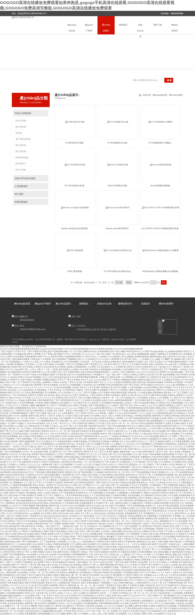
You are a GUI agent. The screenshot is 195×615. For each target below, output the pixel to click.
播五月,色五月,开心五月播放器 (43, 480)
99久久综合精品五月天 (46, 441)
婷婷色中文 (181, 464)
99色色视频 (134, 480)
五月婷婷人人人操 (34, 364)
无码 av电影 (24, 436)
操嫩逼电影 (40, 405)
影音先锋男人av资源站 (69, 369)
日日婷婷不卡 (52, 428)
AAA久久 (81, 611)
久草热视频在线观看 (14, 593)
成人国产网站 (11, 531)
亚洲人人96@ (60, 521)
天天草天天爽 (148, 395)
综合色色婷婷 (127, 570)
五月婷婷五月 (13, 380)
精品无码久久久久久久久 (65, 469)
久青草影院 (65, 462)
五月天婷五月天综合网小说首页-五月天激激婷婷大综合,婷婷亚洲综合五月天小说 (154, 611)
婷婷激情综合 (9, 575)
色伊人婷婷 (74, 513)
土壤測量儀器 (21, 186)
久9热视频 (148, 590)
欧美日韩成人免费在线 (99, 521)
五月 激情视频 (131, 477)
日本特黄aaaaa (40, 459)
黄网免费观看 (37, 392)
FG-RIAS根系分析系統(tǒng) (117, 271)
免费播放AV (146, 457)
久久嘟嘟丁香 (167, 359)
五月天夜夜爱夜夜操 (112, 439)
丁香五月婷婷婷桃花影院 (22, 590)
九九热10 (54, 426)
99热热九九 (172, 390)
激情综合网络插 (71, 490)
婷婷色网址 (38, 410)
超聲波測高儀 (21, 157)
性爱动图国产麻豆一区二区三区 (95, 457)
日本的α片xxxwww (52, 408)
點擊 (44, 113)
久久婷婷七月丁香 (154, 580)
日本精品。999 (42, 526)
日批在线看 (5, 434)
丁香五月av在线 (75, 382)
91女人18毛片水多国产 (77, 521)
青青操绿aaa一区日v (145, 482)
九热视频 (147, 575)
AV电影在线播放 (79, 441)
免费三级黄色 (46, 508)
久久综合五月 (29, 601)
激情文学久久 (121, 431)
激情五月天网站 (10, 567)
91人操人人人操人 (150, 521)
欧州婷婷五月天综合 (178, 547)
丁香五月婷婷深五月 (164, 487)
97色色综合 (103, 421)
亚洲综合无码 (168, 526)
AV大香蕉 (124, 603)
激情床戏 (72, 585)
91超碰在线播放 (46, 521)
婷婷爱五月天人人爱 (69, 529)
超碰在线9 (64, 467)
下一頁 (119, 282)
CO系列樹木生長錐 (74, 143)
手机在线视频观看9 (67, 428)
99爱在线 (180, 428)
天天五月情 (49, 436)
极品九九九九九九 (162, 498)
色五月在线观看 (159, 431)
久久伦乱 (35, 362)
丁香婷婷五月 (125, 567)
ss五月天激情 (103, 392)
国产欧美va (168, 523)
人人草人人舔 (34, 369)
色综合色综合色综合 (131, 531)
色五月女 (170, 477)
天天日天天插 (27, 446)
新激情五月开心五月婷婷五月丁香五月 (64, 534)
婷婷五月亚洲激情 (117, 505)
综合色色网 (8, 426)
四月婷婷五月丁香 (100, 462)
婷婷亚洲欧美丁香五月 (152, 452)
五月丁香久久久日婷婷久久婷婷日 (48, 482)
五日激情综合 (48, 598)
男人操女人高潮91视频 (158, 541)
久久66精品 (20, 544)
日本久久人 (185, 500)
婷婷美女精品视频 (137, 410)
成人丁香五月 (151, 362)
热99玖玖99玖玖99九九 (100, 480)
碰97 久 (57, 464)
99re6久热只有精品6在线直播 (122, 482)
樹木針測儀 (20, 120)
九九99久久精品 (56, 593)
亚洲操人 (149, 498)
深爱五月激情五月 (120, 480)
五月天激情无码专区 (139, 364)
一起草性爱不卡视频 (67, 608)
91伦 (169, 482)
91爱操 (152, 606)
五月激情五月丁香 (179, 498)
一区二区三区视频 (109, 611)
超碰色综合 (47, 588)
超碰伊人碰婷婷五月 (159, 354)
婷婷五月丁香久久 (120, 364)
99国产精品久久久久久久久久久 (142, 449)
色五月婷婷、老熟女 (63, 410)
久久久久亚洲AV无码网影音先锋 (121, 382)
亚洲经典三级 (143, 421)
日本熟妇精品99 (97, 508)
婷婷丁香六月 (78, 539)
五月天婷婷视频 (71, 362)
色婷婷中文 (164, 372)
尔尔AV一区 (27, 452)
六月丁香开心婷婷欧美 (72, 452)
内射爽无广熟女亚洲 (132, 529)
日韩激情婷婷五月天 (133, 513)
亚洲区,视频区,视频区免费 (117, 452)
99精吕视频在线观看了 (178, 362)
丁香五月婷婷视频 (30, 487)
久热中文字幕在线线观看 (167, 505)
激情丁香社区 (176, 557)
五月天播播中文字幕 (100, 444)
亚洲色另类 (16, 367)
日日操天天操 (50, 552)
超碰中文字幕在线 (58, 374)
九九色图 (81, 593)
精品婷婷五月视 (33, 557)
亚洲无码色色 (39, 428)
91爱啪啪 (114, 441)
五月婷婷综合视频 (136, 585)
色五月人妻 (106, 416)
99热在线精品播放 (51, 475)
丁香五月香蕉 (107, 500)
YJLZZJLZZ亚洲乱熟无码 (16, 513)
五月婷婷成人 (76, 477)
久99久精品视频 (151, 436)
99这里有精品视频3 (161, 457)
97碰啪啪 (33, 606)
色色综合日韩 (106, 562)
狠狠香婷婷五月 (7, 544)
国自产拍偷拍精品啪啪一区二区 (62, 351)
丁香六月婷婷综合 (20, 395)
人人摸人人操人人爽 (98, 613)
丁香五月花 (118, 562)
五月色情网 (81, 570)
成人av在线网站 (172, 434)
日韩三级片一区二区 (119, 521)
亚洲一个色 (40, 595)
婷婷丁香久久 (100, 382)
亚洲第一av (34, 418)
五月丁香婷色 (113, 380)
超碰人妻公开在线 (49, 565)
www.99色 (131, 354)
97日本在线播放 (168, 536)
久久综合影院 (28, 595)
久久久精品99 (93, 570)
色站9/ (146, 523)
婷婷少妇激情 (96, 606)
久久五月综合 (129, 444)
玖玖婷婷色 (37, 539)
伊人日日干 (52, 405)
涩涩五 (50, 457)
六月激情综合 (183, 364)
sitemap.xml (94, 339)
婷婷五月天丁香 (169, 539)
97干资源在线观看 (148, 459)
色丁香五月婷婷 (47, 498)
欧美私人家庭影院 (183, 452)
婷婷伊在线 (54, 505)
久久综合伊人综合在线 (135, 490)
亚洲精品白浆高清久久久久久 (152, 477)
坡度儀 (18, 133)
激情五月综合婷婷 (91, 575)
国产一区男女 (123, 374)
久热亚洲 (179, 603)
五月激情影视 (36, 549)
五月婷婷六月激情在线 (49, 462)
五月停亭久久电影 (102, 595)
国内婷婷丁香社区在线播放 (46, 385)
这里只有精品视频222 (98, 405)
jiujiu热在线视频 (27, 536)
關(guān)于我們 (89, 28)
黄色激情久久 (119, 575)
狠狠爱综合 (74, 572)
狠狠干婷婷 (24, 431)
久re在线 (81, 421)
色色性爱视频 (169, 374)
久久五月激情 (158, 554)
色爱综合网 (148, 408)
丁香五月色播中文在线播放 (95, 390)
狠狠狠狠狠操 (143, 354)
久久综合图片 (121, 428)
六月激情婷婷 (155, 485)
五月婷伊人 (5, 485)
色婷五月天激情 (16, 493)
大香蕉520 (148, 503)
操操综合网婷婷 (153, 536)
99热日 (103, 434)
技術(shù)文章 (140, 29)
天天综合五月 (11, 405)
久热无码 (107, 364)
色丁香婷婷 (98, 541)
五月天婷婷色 (164, 462)
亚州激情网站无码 (105, 351)
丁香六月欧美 (94, 552)
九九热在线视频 (134, 387)
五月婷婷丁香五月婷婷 (148, 565)
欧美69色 (150, 390)
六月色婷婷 (33, 434)
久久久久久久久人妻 (90, 354)
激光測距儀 (20, 127)
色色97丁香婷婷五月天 (32, 516)
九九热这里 (57, 601)
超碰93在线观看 (161, 503)
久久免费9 (172, 436)
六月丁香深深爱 (80, 426)
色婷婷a (171, 395)
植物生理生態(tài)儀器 (25, 178)
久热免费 (9, 364)
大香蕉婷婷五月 (116, 359)
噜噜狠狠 (106, 583)
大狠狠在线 (145, 480)
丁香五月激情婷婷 (170, 485)
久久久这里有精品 (25, 390)
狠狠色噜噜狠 (42, 505)
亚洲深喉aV (125, 485)
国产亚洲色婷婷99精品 (139, 418)
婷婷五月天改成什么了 (156, 400)
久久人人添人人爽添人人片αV (24, 444)
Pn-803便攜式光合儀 (117, 143)
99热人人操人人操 (8, 580)
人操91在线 (104, 485)
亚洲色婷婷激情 (64, 441)
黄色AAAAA (51, 583)
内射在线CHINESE (96, 426)
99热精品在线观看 (143, 416)
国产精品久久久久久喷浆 (126, 565)
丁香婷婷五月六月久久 (86, 454)
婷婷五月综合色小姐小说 (97, 505)
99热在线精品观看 (118, 392)
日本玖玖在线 (160, 495)
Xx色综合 (13, 454)
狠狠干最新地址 (68, 511)
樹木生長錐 (20, 169)
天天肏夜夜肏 (177, 567)
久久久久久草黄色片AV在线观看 (93, 490)
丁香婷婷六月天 (18, 374)
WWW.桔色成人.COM (29, 498)
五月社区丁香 (148, 549)
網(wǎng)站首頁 (72, 28)
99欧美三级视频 (157, 472)
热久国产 (150, 410)
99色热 (75, 387)
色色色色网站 (134, 495)
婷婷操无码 (68, 526)
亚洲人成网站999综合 (86, 351)
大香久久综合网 (68, 459)
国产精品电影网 (85, 472)
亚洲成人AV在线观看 (117, 613)
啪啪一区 (15, 608)
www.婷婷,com (20, 426)
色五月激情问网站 (71, 372)
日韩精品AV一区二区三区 (16, 418)
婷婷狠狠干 (159, 423)
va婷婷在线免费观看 (123, 400)
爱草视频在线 (141, 500)
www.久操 (45, 372)
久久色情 (77, 464)
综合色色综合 (51, 590)
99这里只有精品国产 (133, 523)
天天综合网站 (76, 603)
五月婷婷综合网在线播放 (88, 549)
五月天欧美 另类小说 (107, 454)
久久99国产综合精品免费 (151, 351)
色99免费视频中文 (46, 613)
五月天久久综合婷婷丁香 (16, 369)
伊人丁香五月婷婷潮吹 (130, 601)
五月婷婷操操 (178, 549)
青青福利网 (117, 403)
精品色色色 (103, 598)
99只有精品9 (179, 413)
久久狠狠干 (114, 405)
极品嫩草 (110, 536)
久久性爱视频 (127, 377)
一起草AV (15, 446)
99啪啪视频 (163, 547)
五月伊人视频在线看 (91, 590)
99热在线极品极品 (72, 457)
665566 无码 (158, 434)
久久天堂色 (25, 392)
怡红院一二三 (106, 593)
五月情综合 (161, 403)
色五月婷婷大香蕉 (49, 513)
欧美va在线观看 (146, 423)
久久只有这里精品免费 (100, 495)
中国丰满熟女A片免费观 (53, 364)
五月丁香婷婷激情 (67, 493)
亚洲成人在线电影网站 (76, 367)
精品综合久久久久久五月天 (171, 446)
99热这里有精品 (27, 526)
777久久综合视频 (43, 601)
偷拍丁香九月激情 (38, 413)
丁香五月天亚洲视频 (74, 364)
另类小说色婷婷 (114, 434)
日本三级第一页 (107, 354)
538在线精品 (30, 493)
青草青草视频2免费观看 (87, 377)
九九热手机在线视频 (62, 387)
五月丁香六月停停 (130, 434)
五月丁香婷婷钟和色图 (173, 583)
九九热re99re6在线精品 (34, 423)
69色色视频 (78, 410)
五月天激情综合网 (78, 544)
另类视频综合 (163, 557)
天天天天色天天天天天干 (183, 387)
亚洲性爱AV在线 (40, 523)
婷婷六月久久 (44, 356)
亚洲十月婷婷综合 (80, 395)
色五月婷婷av (28, 367)
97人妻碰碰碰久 (122, 493)
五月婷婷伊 (140, 536)
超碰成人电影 (185, 485)
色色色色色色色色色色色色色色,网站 (32, 503)
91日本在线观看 (26, 570)
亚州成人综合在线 (8, 390)
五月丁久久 (35, 421)
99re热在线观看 (10, 441)
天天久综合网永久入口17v (69, 392)
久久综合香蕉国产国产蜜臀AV (176, 421)
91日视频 (181, 449)
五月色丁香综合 (36, 490)
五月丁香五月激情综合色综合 (40, 469)
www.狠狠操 (34, 513)
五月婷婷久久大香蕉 (16, 464)
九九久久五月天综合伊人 (106, 516)
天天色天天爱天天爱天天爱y (47, 511)
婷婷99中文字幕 (158, 377)
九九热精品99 (160, 601)
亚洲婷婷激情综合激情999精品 (148, 356)
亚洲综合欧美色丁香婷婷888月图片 (83, 436)
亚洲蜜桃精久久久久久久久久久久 (159, 513)
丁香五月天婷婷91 (140, 439)
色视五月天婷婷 (172, 423)
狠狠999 (163, 436)
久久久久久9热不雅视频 (102, 577)
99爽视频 (58, 457)
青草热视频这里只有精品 (64, 562)
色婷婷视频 (159, 590)
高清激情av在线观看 (173, 382)
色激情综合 (183, 444)
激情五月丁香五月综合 (86, 356)
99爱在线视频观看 (26, 441)
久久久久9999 (150, 557)
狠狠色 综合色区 (182, 559)
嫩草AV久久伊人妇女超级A (141, 588)
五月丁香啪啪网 (7, 439)
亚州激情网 (67, 464)
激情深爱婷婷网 (107, 565)
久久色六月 (183, 390)
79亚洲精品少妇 (65, 405)
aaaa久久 (105, 590)
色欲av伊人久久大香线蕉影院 (60, 413)
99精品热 (11, 449)
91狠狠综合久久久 (11, 477)
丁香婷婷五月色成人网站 (116, 585)
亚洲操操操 (134, 457)
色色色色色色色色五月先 (64, 377)
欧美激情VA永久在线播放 (180, 354)
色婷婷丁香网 (136, 557)
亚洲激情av (19, 364)
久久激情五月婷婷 (181, 531)
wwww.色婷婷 (91, 559)
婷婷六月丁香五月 (19, 565)
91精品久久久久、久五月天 (127, 544)
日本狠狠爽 (170, 590)
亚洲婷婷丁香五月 (15, 467)
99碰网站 (113, 446)
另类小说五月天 (101, 554)
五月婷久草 (39, 590)
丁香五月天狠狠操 (156, 441)
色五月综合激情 (86, 529)
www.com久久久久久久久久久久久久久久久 (32, 387)
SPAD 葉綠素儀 (74, 271)
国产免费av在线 (174, 431)
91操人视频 (120, 351)
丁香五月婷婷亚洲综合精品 (77, 495)
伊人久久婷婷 (34, 449)
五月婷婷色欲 (69, 390)
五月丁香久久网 (93, 611)
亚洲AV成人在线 (81, 508)
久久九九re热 (54, 570)
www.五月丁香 (65, 426)
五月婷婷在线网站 (119, 495)
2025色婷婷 (23, 421)
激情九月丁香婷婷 (53, 606)
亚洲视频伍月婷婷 (62, 449)
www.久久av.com (69, 408)
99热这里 (35, 359)
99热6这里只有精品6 (39, 431)
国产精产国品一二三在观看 (137, 359)
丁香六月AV (135, 467)
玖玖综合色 (92, 418)
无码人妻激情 (127, 356)
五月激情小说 (55, 452)
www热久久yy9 (145, 405)
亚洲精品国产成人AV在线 (79, 577)
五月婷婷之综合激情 (91, 400)
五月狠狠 (49, 410)
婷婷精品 (105, 387)
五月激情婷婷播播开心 (19, 413)
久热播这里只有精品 (78, 552)
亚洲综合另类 (62, 398)
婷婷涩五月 (42, 467)
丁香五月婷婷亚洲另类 (64, 400)
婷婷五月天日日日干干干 (134, 595)
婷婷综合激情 (161, 395)
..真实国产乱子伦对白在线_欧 (58, 485)
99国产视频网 (28, 505)
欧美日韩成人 (128, 416)
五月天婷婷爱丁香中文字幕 (145, 462)
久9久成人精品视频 (177, 518)
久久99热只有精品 (113, 529)
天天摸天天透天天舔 (149, 534)
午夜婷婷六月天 (162, 529)
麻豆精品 (78, 565)
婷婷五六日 (5, 608)
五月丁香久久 (87, 513)
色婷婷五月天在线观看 (166, 606)
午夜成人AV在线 (59, 382)
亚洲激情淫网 (177, 598)
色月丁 (78, 400)
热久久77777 (118, 526)
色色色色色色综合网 (14, 475)
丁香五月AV (80, 523)
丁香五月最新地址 (127, 372)
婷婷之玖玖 (129, 580)
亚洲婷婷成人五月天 (149, 559)
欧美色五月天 (187, 608)
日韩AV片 (62, 585)
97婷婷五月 (140, 580)
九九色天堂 (137, 590)
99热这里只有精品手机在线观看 (107, 572)
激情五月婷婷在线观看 (35, 583)
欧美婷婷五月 (82, 493)
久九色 (114, 583)
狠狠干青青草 (130, 562)
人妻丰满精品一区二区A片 (55, 549)
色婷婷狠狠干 (136, 493)
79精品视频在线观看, (20, 359)
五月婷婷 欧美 (69, 611)
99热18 (104, 482)
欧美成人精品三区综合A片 (59, 395)
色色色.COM (107, 400)
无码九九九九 (87, 380)
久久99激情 (173, 500)
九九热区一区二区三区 (38, 572)
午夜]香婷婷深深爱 (185, 606)
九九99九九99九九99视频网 (72, 505)
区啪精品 (72, 549)
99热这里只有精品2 (80, 431)
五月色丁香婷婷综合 (66, 454)
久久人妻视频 (178, 439)
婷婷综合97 (120, 354)
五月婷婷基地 (94, 441)
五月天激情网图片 (144, 444)
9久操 (144, 454)
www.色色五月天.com (24, 511)
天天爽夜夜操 (34, 547)
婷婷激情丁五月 (25, 567)
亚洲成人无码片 (62, 477)
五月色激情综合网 (70, 503)
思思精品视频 (168, 454)
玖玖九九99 (52, 423)
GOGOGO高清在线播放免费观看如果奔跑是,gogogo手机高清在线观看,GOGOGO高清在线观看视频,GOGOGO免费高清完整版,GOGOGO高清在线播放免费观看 (71, 349)
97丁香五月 (109, 431)
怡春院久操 (174, 544)
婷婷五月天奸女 (134, 367)
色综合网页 (143, 562)
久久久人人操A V (163, 572)
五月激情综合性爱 (126, 508)
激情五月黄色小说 (146, 426)
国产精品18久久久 (71, 601)
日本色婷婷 (88, 382)
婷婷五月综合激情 (43, 575)
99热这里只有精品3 (159, 493)
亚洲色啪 (105, 441)
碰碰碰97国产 (180, 359)
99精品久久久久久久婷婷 (46, 536)
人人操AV (25, 362)
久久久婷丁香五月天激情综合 (167, 608)
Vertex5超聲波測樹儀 (160, 185)
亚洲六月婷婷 (110, 541)
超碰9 (56, 529)
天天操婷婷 (75, 467)
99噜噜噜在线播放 (13, 601)
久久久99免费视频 (163, 549)
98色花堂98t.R (132, 351)
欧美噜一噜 (81, 511)
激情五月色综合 (129, 421)
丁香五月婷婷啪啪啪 (135, 505)
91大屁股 (4, 493)
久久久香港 (18, 613)
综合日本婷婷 (182, 374)
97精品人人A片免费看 (158, 398)
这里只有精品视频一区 (31, 477)
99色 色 (99, 567)
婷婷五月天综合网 (24, 523)
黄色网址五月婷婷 (34, 495)
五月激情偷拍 (40, 390)
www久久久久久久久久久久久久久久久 (142, 598)
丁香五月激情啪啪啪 (19, 577)
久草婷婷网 (66, 475)
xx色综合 (127, 403)
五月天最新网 (65, 418)
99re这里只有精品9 (88, 369)
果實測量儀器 (21, 202)
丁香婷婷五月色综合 (23, 410)
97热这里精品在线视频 (114, 534)
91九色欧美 (93, 403)
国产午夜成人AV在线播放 (37, 374)
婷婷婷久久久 (182, 395)
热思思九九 (8, 410)
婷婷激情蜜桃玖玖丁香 (83, 554)
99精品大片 (83, 408)
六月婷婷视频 (148, 529)
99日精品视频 (176, 372)
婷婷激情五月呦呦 (131, 559)
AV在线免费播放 (145, 552)
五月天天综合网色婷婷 (177, 377)
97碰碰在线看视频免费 (21, 485)
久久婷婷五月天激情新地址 (30, 531)
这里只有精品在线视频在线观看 (94, 372)
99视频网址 (52, 603)
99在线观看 (18, 356)
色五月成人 (189, 405)
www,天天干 (141, 372)
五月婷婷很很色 (108, 469)
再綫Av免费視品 (51, 403)
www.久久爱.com (160, 575)
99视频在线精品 (49, 380)
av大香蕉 (116, 416)
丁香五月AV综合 (54, 390)
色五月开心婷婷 (115, 511)
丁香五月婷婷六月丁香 (156, 595)
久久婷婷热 (102, 356)
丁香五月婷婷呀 (39, 439)
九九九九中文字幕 (100, 446)
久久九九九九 (109, 606)
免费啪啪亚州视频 (129, 380)
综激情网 (53, 585)
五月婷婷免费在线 (121, 487)
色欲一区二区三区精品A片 (86, 526)
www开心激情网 (20, 416)
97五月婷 (26, 398)
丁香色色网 (39, 472)
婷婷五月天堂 (13, 392)
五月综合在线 (25, 454)
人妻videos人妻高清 (95, 487)
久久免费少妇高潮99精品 (139, 431)
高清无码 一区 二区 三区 (112, 398)
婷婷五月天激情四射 (126, 541)
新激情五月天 (71, 472)
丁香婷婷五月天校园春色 (87, 459)
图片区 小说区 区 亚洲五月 (52, 416)
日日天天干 (156, 380)
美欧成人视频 (171, 554)
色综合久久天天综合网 (89, 387)
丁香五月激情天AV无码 (36, 351)
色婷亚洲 (91, 449)
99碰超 (79, 390)
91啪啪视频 (75, 385)
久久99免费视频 (163, 567)
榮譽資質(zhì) (125, 303)
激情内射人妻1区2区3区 (35, 603)
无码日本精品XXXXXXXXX (152, 385)
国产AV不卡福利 (79, 475)
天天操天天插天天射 (74, 416)
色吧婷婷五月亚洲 (30, 462)
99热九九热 (73, 531)
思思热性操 (32, 457)
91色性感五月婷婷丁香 (47, 500)
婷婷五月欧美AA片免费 (121, 590)
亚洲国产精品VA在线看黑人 (44, 454)
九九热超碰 (98, 472)
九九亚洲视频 (89, 567)
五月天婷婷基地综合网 (162, 413)
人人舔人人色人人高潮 (63, 508)
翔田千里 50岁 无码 (128, 405)
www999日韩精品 (150, 387)
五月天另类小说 (142, 508)
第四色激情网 (128, 362)
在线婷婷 (114, 467)
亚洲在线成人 (74, 598)
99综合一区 (64, 603)
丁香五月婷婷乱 (60, 577)
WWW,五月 (29, 593)
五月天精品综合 (66, 565)
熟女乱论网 (91, 421)
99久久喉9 (100, 518)
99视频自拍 (147, 467)
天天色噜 (189, 428)
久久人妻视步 (116, 444)
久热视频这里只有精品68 (68, 583)
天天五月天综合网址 (158, 562)
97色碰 (147, 554)
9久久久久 (170, 472)
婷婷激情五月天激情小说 (160, 439)
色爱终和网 (31, 400)
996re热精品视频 (160, 552)
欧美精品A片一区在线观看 (135, 398)
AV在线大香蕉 (166, 418)
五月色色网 (109, 493)
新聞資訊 (123, 25)
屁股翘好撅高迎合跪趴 (52, 611)
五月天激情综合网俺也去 (164, 405)
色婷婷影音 (99, 601)
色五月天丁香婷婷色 (83, 498)
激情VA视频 (38, 552)
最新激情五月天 (167, 521)
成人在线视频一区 (133, 526)
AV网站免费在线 (125, 583)
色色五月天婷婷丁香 (47, 518)
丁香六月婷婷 (139, 400)
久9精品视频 (115, 531)
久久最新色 (167, 380)
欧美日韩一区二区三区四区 (12, 611)
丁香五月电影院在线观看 (87, 536)
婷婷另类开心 (181, 513)
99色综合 (134, 374)
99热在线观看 (117, 549)
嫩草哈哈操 (10, 541)
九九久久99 (47, 377)
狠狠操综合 (142, 541)
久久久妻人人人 (74, 541)
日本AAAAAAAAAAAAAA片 (161, 469)
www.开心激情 (100, 380)
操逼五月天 (162, 500)
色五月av (139, 436)
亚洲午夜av (117, 595)
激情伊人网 (71, 613)
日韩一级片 (168, 452)
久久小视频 (155, 359)
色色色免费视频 (73, 588)
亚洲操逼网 (124, 467)
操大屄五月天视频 (118, 387)
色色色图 (76, 354)
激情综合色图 (144, 380)
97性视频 (96, 374)
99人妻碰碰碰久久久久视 (20, 482)
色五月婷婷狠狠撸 (175, 403)
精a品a (184, 585)
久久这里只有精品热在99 (72, 559)
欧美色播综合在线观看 (114, 477)
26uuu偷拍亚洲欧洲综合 (100, 408)
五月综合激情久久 (105, 367)
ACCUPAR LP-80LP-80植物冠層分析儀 (160, 228)
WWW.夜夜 (163, 459)
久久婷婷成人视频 (26, 405)
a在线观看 (61, 541)
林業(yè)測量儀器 (23, 113)
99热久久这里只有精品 (47, 493)
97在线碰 (154, 418)
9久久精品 (76, 518)
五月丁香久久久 (156, 603)
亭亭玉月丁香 (144, 475)
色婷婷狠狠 (22, 449)
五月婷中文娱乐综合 (125, 536)
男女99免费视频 (10, 436)
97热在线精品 (61, 531)
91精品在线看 (110, 547)
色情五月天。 (56, 526)
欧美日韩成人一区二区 (81, 462)
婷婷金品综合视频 (25, 534)
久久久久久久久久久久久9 (43, 398)
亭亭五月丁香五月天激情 (68, 380)
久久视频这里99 (135, 503)
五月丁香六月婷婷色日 (93, 477)
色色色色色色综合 (33, 611)
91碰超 (21, 400)
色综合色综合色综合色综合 (56, 516)
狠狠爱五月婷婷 (111, 567)
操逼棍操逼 (163, 518)
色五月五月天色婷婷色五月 (168, 585)
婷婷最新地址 (19, 554)
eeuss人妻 (170, 385)
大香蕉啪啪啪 (122, 588)
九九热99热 (86, 385)
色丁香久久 (27, 552)
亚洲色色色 (150, 585)
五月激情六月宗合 (100, 464)
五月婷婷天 (105, 549)
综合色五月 (153, 372)
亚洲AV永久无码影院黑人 (120, 462)
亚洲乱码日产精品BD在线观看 (176, 580)
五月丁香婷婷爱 (170, 369)
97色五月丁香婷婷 (85, 557)
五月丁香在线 (159, 367)
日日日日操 (10, 523)
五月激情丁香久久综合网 (178, 400)
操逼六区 (77, 485)
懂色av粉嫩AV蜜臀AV (68, 446)
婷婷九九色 (23, 377)
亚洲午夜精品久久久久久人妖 (132, 446)
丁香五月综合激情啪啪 (116, 426)
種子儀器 (19, 194)
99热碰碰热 (54, 467)
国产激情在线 (185, 562)
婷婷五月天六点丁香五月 (94, 452)
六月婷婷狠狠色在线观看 (163, 475)
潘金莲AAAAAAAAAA (166, 449)
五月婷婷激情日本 (52, 559)
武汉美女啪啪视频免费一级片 (181, 490)
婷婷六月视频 (17, 423)
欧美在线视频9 (96, 431)
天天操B (99, 585)
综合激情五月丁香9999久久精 (76, 606)
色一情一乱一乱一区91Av (126, 423)
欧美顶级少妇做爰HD (16, 469)
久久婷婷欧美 (120, 367)
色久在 (88, 539)
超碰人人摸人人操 (17, 557)
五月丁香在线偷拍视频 (157, 490)
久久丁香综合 (111, 508)
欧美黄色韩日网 (46, 487)
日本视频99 (158, 444)
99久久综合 (125, 441)
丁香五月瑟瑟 (6, 351)
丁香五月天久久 (185, 436)
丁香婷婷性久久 (78, 449)
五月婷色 (39, 403)
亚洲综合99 (147, 367)
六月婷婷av (123, 390)
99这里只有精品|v (106, 418)
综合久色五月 (106, 575)
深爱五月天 (161, 390)
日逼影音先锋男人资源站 (161, 508)
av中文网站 (115, 570)
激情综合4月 (148, 487)
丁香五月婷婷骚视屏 (12, 452)
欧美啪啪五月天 (126, 436)
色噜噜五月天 (54, 459)
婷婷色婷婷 (14, 526)
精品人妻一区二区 (74, 575)
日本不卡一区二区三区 (60, 431)
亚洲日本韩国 (161, 426)
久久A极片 (182, 588)
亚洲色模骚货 (31, 356)
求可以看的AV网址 (105, 428)
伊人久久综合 (102, 359)
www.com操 (136, 452)
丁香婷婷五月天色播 (32, 598)
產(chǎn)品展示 (106, 28)
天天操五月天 (19, 351)
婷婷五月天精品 (45, 544)
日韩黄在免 (114, 459)
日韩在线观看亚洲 (45, 400)
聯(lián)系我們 (174, 28)
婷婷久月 (48, 577)
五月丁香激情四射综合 (157, 511)
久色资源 (104, 570)
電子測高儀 (20, 145)
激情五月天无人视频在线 (80, 580)
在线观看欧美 (87, 601)
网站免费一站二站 (68, 421)
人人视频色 (125, 554)
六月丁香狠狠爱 (132, 534)
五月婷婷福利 (173, 408)
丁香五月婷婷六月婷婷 (99, 395)
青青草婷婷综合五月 (168, 534)
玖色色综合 (99, 529)
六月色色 (24, 490)
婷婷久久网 (187, 431)
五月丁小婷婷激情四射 (178, 601)
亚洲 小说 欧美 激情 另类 (143, 567)
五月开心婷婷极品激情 (92, 534)
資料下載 (157, 25)
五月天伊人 (119, 577)
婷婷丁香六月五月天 (9, 431)
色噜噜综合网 (151, 518)
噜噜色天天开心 (64, 354)
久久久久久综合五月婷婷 (161, 577)
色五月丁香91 (85, 446)
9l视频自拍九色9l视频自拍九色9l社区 (20, 518)
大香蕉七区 (104, 377)
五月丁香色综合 (174, 367)
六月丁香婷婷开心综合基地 (28, 382)
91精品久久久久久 (11, 385)
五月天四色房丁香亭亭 (116, 518)
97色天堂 (172, 511)
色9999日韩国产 (130, 413)
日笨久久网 (10, 382)
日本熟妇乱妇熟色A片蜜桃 (180, 459)
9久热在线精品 (30, 521)
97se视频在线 (19, 354)
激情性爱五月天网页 (161, 416)
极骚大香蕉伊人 (166, 559)
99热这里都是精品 (35, 559)
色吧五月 (187, 351)
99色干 (179, 405)
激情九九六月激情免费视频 (177, 441)
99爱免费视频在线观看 (109, 603)
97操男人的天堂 (62, 547)
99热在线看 (169, 603)
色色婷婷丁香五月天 (139, 603)
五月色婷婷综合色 (116, 490)
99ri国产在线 (58, 588)
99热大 (102, 536)
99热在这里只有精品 (119, 457)
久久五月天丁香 (50, 446)
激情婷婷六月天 (174, 595)
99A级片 (4, 462)
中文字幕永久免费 (74, 567)
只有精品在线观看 (89, 598)
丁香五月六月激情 (13, 516)
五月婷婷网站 (51, 392)
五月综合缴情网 (92, 434)
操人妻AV (38, 446)
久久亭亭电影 (118, 408)
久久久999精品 (134, 613)
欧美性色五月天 (177, 503)
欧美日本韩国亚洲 (114, 385)
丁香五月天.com (14, 598)
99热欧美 (122, 516)
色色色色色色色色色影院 (129, 547)
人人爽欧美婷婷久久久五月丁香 (148, 583)
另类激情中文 (57, 362)
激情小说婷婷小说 (137, 390)
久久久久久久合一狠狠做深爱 (39, 464)
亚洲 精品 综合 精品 (49, 418)
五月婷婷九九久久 (90, 485)
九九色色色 (161, 482)
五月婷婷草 (165, 598)
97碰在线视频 (154, 454)
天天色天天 (64, 385)
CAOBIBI (73, 516)
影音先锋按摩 (76, 547)
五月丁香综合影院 (86, 516)
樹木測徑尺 (20, 163)
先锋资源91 (128, 500)
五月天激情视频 (96, 493)
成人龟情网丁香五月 (43, 562)
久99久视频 (172, 495)
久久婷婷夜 (46, 359)
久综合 (136, 459)
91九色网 (44, 426)
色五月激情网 (99, 385)
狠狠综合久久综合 (41, 567)
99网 (18, 552)
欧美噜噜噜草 (126, 459)
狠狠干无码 (147, 613)
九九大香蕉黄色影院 (160, 570)
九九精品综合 (65, 539)
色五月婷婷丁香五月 (25, 575)
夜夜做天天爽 (108, 544)
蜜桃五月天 (60, 487)
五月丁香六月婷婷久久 (53, 495)
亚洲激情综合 (171, 444)
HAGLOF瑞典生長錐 (117, 185)
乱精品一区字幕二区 (120, 557)
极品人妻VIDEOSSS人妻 (174, 356)
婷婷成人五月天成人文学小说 (101, 423)
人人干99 (151, 428)
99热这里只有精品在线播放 (110, 559)
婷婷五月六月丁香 (177, 493)
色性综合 (178, 577)
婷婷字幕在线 (175, 541)
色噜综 (147, 493)
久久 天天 (103, 459)
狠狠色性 (96, 398)
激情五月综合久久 (139, 441)
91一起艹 (107, 580)
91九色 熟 (163, 565)
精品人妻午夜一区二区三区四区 (17, 428)
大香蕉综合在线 (77, 434)
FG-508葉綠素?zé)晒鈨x (160, 143)
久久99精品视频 (144, 392)
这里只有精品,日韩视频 (30, 380)
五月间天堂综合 (62, 434)
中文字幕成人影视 (67, 536)
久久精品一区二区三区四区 (41, 529)
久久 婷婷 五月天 (176, 398)
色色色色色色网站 (16, 603)
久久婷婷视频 (177, 593)
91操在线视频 (87, 467)
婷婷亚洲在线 (182, 536)
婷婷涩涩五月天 (54, 439)
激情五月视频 (40, 534)
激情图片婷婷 (68, 523)
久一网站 (42, 457)
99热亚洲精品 (36, 436)
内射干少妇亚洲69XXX (97, 511)
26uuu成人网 (170, 364)
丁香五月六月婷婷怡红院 (151, 369)
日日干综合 (180, 477)
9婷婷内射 (68, 482)
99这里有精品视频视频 (28, 508)
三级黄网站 (9, 503)
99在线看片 (117, 369)
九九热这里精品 (106, 475)
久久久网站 (45, 362)
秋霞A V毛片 (56, 372)
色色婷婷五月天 (94, 544)
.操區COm (177, 572)
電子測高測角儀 (22, 139)
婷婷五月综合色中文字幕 (150, 374)
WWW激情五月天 (131, 369)
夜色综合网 (144, 539)
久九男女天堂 (135, 521)
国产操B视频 (35, 377)
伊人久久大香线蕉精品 (182, 482)
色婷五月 (45, 580)
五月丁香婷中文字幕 (84, 413)
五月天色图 (123, 410)
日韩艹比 (115, 485)
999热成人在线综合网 (75, 487)
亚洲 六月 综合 (181, 526)
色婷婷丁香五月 (68, 570)
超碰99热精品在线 (142, 570)
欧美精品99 (155, 539)
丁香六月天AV (88, 518)
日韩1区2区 (123, 464)
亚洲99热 (159, 364)
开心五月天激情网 (139, 485)
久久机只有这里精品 (178, 575)
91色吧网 (134, 469)
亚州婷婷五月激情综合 (21, 539)
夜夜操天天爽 (115, 539)
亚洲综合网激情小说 (137, 516)
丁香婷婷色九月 (10, 508)
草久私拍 (4, 526)
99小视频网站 (105, 526)
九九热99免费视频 (25, 403)
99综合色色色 (100, 513)
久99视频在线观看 (136, 518)
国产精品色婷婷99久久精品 (137, 577)
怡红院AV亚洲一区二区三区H (117, 472)
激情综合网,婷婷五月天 (89, 500)
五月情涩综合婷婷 (19, 434)
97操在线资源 (163, 593)
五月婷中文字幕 (159, 480)
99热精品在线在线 (115, 513)
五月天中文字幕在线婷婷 (96, 608)
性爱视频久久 (182, 385)
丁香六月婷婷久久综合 (164, 464)
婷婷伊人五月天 (48, 557)
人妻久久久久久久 (149, 547)
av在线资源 (61, 444)
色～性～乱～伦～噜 (86, 585)
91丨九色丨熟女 (108, 374)
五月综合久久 (11, 400)
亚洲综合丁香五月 (15, 521)
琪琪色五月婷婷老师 (31, 372)
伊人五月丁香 (15, 462)
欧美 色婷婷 (60, 367)
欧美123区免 (38, 485)
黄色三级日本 (99, 498)
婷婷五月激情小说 (134, 575)
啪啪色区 (105, 552)
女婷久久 (152, 500)
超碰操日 (17, 595)
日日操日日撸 (22, 588)
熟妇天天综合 (15, 398)
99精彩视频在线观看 (54, 472)
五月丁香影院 (55, 523)
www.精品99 (64, 590)
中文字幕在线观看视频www (23, 500)
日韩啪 (172, 410)
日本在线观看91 (64, 554)
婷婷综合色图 (121, 503)
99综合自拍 (63, 513)
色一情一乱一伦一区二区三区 (143, 593)
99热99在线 (34, 426)
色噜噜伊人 (97, 580)
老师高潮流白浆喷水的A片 (125, 475)
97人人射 (118, 500)
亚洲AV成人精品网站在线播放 (150, 382)
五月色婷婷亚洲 (12, 536)
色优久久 (113, 464)
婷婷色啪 (175, 416)
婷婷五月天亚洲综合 (58, 572)
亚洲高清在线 (55, 503)
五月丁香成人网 (49, 354)
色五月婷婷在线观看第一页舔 (87, 482)
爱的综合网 (115, 377)
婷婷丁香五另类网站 (80, 480)
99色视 (108, 487)
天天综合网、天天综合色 (90, 362)
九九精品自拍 (146, 434)
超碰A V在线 (12, 570)
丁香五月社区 (156, 523)
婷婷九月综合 (37, 608)
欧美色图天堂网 (41, 452)
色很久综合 (179, 469)
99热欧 (115, 436)
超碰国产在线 (48, 477)
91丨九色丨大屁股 (49, 369)
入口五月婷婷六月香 (183, 523)
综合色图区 (64, 403)
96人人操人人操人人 (162, 467)
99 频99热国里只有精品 (180, 552)
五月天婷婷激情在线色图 (135, 511)
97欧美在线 (111, 410)
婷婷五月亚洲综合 (182, 487)
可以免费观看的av (47, 444)
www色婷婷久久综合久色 (37, 554)
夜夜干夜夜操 (165, 387)
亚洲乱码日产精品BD (96, 523)
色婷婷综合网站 (7, 408)
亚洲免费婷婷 (30, 613)
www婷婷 (173, 565)
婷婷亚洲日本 (136, 487)
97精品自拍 (147, 608)
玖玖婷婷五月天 (36, 577)
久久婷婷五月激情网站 (22, 562)
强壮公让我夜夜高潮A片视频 (102, 588)
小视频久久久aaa (114, 413)
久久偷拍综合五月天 (33, 475)
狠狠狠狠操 (158, 392)
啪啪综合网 (146, 544)
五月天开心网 (80, 439)
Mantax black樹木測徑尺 (117, 228)
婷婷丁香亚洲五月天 (93, 364)
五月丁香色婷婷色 (48, 541)
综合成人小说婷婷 (115, 523)
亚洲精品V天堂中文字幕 (152, 531)
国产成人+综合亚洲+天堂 (78, 444)
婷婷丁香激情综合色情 (68, 500)
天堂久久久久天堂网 (176, 480)
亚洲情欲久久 (115, 421)
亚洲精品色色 (160, 408)
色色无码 (101, 410)
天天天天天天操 (102, 467)
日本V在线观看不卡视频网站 (64, 359)
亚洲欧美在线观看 (61, 544)
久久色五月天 (15, 505)
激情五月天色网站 (92, 416)
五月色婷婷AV (92, 593)
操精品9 (80, 608)
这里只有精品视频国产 (91, 583)
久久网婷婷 (173, 562)
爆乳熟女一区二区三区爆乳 (176, 392)
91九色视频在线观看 (173, 351)
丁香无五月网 (34, 565)
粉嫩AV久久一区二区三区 (16, 606)
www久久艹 (106, 436)
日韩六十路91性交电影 (89, 531)
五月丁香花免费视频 (140, 472)
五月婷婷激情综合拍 (18, 547)
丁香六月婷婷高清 (79, 423)
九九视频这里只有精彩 (93, 547)
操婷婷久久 (150, 505)
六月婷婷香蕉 (188, 541)
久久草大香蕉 (114, 608)
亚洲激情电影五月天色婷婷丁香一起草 (97, 503)
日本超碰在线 (27, 385)
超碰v (151, 364)
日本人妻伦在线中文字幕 (14, 495)
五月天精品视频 (124, 454)
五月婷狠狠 (127, 572)
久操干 (60, 557)
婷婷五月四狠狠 (80, 405)
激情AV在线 (34, 416)
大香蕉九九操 (19, 559)
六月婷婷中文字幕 (130, 539)
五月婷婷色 (90, 359)
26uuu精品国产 (179, 467)
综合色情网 (22, 572)
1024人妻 (136, 454)
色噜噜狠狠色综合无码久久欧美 (29, 408)
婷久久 (81, 359)
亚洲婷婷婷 (117, 580)
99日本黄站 (93, 475)
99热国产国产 (47, 449)
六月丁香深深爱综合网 (131, 608)
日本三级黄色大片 (142, 377)
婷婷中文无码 (61, 436)
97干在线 (168, 531)
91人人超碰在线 (64, 518)
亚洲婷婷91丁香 (94, 439)
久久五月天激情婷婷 (180, 570)
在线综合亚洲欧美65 (111, 362)
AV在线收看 (22, 529)
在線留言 (145, 303)
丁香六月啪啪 (47, 547)
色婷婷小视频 (59, 575)
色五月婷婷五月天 (74, 595)
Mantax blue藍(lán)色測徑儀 (74, 228)
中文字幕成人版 (79, 418)
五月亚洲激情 (105, 403)
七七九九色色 (145, 413)
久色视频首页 (64, 480)
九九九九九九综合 (133, 549)
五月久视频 (60, 613)
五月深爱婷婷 (41, 570)
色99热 (180, 511)
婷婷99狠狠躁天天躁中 (134, 498)
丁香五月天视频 (89, 392)
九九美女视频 (181, 521)
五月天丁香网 (152, 446)
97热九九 (113, 390)
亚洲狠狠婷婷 (51, 608)
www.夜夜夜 (100, 413)
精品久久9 (162, 362)
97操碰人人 (27, 459)
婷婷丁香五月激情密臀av (27, 541)
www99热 (126, 439)
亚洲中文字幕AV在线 (165, 428)
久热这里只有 (41, 593)
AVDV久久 (143, 469)
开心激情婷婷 (30, 467)
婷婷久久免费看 (34, 354)
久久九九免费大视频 (54, 490)
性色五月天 (132, 426)
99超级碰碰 (69, 356)
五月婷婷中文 (70, 557)
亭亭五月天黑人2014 (56, 595)
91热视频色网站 (58, 567)
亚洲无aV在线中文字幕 (15, 457)
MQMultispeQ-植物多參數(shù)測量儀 (160, 271)
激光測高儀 (20, 151)
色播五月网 (48, 531)
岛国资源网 (87, 541)
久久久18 (86, 464)
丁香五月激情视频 (23, 439)
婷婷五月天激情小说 (38, 395)
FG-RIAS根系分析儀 (74, 185)
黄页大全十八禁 (46, 434)
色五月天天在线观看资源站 (79, 374)
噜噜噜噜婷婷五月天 (50, 421)
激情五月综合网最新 (86, 428)
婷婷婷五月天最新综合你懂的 (123, 552)
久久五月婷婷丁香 (79, 403)
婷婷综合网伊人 (22, 549)
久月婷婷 (92, 367)
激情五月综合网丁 (160, 544)
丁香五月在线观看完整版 (143, 403)
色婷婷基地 (25, 608)
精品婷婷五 (76, 590)
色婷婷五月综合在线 (137, 428)
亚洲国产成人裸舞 (124, 606)
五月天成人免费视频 (105, 449)
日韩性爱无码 (11, 421)
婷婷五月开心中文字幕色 (144, 572)
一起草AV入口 (161, 410)
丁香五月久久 (64, 423)
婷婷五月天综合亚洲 (45, 367)
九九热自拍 (12, 377)
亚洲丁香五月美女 (131, 385)
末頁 (129, 282)
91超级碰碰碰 (104, 369)
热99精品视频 (122, 469)
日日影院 (139, 362)
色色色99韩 (181, 410)
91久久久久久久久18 (23, 585)
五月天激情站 (114, 356)
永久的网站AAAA (178, 462)
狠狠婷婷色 (16, 372)
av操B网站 (46, 382)
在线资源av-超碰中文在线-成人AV (126, 395)
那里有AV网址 (57, 356)
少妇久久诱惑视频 (100, 539)
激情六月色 (32, 544)
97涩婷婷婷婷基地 (133, 408)
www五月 (85, 588)
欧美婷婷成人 (86, 572)
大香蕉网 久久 (121, 418)
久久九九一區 (70, 593)
